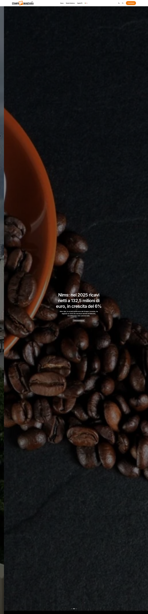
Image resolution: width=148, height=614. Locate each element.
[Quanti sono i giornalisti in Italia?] (74, 307)
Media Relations (74, 319)
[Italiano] (86, 3)
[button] (118, 3)
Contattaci (131, 3)
